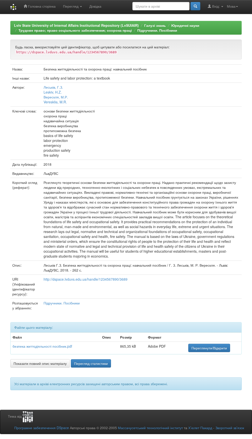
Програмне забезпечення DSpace (41, 427)
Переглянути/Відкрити (209, 347)
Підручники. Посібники (157, 30)
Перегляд (71, 6)
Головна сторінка (41, 6)
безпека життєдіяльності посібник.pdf (42, 346)
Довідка (95, 6)
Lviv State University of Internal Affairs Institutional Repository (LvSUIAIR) (76, 25)
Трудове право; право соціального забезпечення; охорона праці (75, 30)
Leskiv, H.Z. (53, 92)
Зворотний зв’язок (229, 427)
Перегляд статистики (91, 363)
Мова (231, 6)
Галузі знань (155, 25)
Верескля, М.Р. (56, 97)
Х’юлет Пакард (200, 427)
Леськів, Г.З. (53, 87)
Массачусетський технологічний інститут (150, 427)
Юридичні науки (185, 25)
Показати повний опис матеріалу (40, 363)
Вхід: (216, 6)
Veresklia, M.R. (55, 101)
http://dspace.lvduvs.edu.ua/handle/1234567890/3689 (85, 279)
